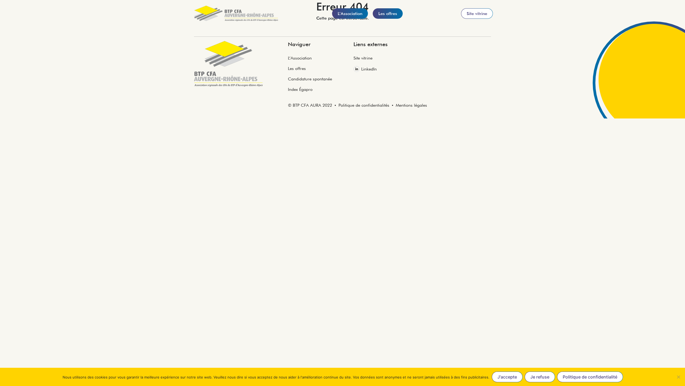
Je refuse (539, 377)
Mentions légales (411, 105)
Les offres (297, 68)
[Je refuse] (678, 377)
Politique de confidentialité (590, 377)
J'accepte (507, 377)
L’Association (300, 58)
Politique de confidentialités (363, 105)
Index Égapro (300, 89)
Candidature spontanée (310, 78)
